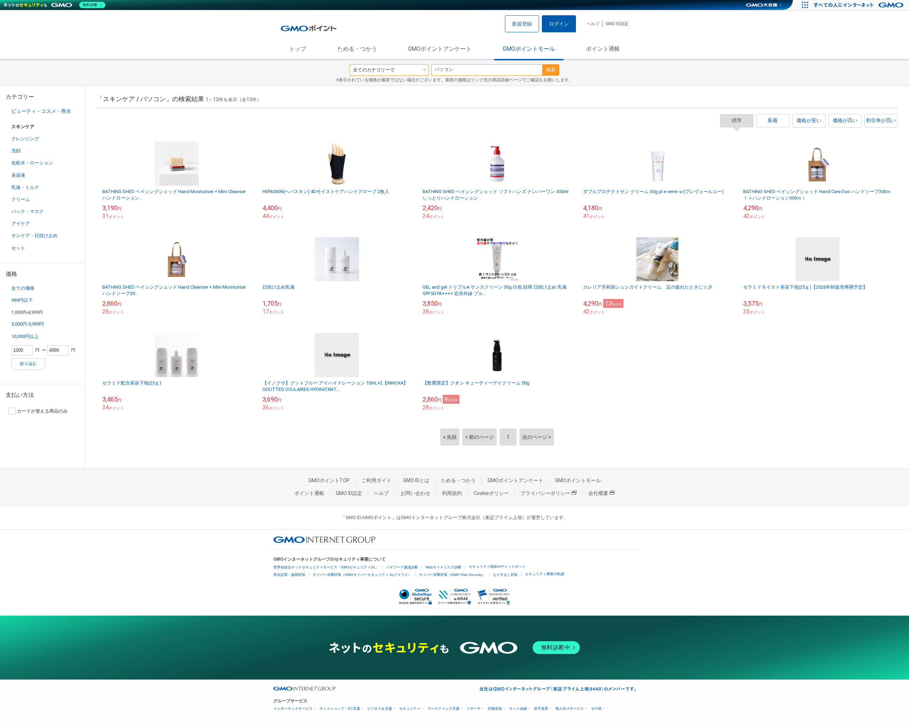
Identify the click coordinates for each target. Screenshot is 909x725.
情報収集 (495, 708)
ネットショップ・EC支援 (340, 708)
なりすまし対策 (505, 575)
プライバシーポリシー (545, 493)
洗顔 (16, 150)
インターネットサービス (292, 708)
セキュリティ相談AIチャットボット (497, 566)
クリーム (20, 199)
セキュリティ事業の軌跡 (544, 574)
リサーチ (474, 708)
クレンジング (25, 138)
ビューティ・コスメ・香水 (41, 111)
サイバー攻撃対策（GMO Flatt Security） (452, 575)
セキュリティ (409, 708)
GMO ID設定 (616, 23)
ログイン (559, 24)
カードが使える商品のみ (42, 411)
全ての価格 (22, 288)
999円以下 (22, 300)
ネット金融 (518, 708)
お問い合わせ (415, 493)
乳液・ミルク (25, 187)
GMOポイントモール (529, 48)
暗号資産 (541, 708)
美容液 (18, 175)
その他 (596, 708)
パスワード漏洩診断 (402, 567)
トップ (297, 48)
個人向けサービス (569, 708)
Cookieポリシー (491, 493)
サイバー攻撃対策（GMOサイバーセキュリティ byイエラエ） (362, 575)
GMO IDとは (416, 480)
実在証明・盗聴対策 (289, 575)
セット (18, 248)
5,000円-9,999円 (27, 324)
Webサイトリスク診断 (443, 567)
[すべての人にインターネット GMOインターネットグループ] (859, 5)
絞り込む (28, 363)
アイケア (20, 223)
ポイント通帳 (603, 48)
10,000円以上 (25, 336)
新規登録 (522, 24)
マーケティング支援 (443, 708)
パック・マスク (27, 211)
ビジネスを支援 (379, 708)
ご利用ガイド (376, 480)
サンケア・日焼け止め (34, 235)
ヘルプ (593, 23)
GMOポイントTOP (329, 480)
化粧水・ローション (32, 162)
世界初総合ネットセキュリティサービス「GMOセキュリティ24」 (326, 567)
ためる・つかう (357, 48)
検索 (550, 69)
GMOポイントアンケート (440, 48)
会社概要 (598, 493)
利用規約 (452, 493)
